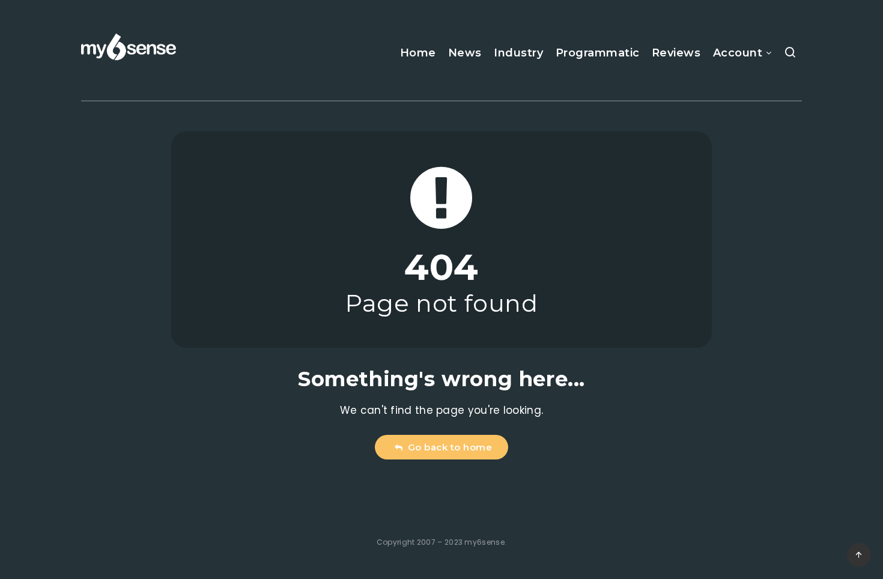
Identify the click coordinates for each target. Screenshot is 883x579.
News (465, 52)
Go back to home (447, 447)
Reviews (676, 52)
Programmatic (598, 52)
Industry (518, 52)
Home (418, 52)
